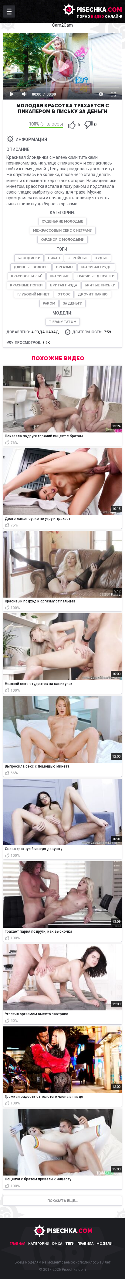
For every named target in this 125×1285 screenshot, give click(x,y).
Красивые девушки (95, 276)
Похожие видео (58, 358)
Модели (104, 1244)
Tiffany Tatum (62, 322)
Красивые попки (26, 285)
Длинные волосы (31, 267)
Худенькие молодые (62, 221)
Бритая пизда (63, 285)
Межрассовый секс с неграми (62, 231)
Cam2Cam (62, 25)
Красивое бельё (26, 276)
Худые (101, 258)
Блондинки (29, 258)
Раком (49, 303)
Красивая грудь (96, 267)
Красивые (59, 276)
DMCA (57, 1244)
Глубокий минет (33, 294)
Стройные (77, 258)
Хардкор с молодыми (62, 240)
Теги (69, 1244)
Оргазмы (64, 267)
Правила (85, 1244)
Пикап (54, 258)
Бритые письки (100, 285)
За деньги (72, 303)
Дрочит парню (93, 294)
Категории (38, 1244)
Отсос (63, 294)
